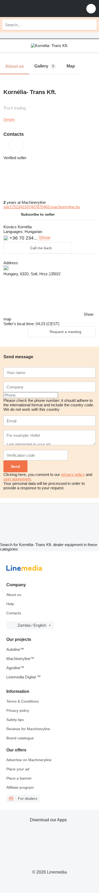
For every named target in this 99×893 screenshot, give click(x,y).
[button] (91, 8)
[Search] (91, 24)
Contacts (13, 613)
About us (13, 595)
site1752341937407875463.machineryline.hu (41, 207)
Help (10, 604)
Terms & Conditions (22, 701)
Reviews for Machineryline (28, 729)
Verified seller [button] (14, 157)
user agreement (17, 479)
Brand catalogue (20, 738)
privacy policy (73, 474)
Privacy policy (17, 710)
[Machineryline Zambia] (36, 8)
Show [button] (44, 237)
